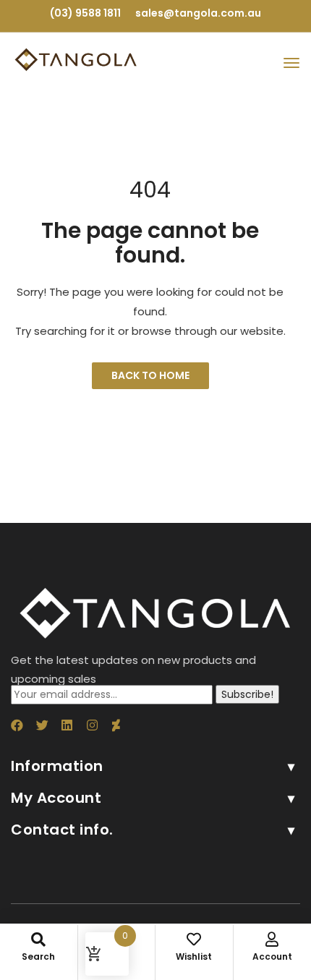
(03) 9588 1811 (85, 13)
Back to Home (150, 375)
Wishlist (194, 956)
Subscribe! (247, 694)
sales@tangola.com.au (198, 13)
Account (272, 956)
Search (38, 956)
